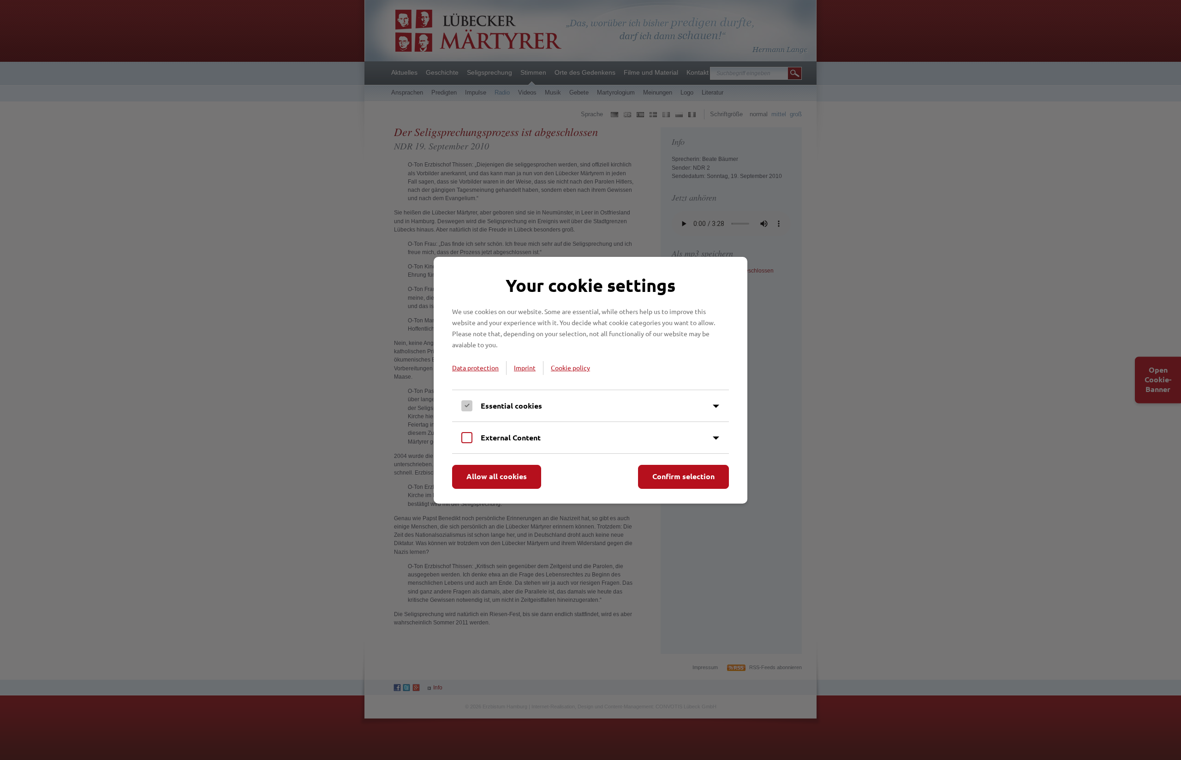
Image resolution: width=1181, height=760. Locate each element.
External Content (511, 437)
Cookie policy (570, 367)
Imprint (525, 367)
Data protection (475, 367)
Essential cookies (511, 405)
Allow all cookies (496, 476)
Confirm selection (683, 476)
